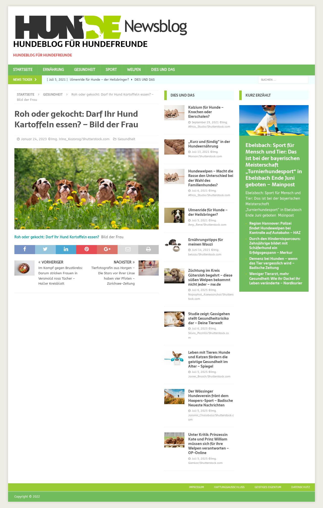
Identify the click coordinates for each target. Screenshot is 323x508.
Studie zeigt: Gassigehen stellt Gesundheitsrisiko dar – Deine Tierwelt (209, 318)
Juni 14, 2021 (201, 250)
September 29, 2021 (205, 122)
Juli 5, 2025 (200, 372)
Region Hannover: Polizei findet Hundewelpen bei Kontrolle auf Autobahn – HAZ (275, 228)
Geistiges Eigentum (268, 487)
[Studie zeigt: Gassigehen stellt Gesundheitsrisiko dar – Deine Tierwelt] (174, 319)
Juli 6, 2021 (200, 190)
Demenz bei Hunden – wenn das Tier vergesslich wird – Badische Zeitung (273, 263)
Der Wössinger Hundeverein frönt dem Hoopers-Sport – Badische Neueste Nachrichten (210, 398)
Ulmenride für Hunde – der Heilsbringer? (208, 212)
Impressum (196, 487)
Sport (111, 70)
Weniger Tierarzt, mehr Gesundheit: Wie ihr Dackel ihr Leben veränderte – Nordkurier (275, 278)
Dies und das (163, 70)
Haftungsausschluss (229, 487)
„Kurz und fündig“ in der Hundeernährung (209, 144)
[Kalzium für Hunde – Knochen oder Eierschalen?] (174, 112)
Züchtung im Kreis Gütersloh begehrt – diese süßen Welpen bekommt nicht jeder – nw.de (210, 277)
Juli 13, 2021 (200, 152)
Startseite (23, 70)
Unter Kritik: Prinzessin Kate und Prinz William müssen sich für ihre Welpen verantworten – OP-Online (208, 444)
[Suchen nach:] (283, 79)
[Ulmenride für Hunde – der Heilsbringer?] (174, 215)
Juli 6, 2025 (200, 290)
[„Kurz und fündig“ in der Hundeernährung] (174, 147)
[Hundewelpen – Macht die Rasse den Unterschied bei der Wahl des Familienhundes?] (174, 176)
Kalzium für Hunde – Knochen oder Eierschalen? (206, 112)
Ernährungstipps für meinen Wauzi (205, 242)
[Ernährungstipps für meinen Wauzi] (174, 245)
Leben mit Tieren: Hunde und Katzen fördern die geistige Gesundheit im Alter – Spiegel (209, 359)
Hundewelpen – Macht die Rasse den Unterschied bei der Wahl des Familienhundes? (210, 178)
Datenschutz (300, 487)
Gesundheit (84, 70)
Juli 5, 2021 (200, 220)
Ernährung (53, 70)
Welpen (134, 70)
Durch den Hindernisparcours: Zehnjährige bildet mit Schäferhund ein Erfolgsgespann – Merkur (275, 245)
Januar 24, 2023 (34, 139)
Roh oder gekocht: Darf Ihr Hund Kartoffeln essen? (56, 237)
